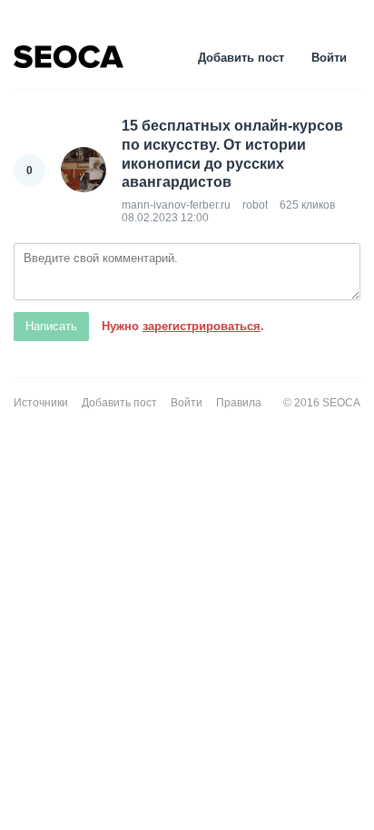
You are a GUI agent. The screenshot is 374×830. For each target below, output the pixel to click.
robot (255, 205)
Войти (329, 57)
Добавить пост (241, 57)
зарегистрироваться (202, 326)
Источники (41, 402)
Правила (238, 402)
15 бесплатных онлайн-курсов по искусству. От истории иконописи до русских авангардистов (232, 154)
